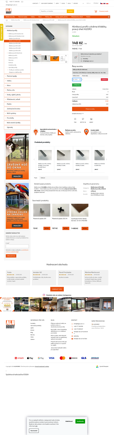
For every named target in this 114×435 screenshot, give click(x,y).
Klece (9, 85)
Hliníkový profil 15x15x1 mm (16, 34)
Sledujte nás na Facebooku (81, 332)
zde (36, 426)
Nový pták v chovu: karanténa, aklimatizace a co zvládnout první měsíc (59, 331)
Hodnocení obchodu (57, 264)
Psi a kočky (10, 118)
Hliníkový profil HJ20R (15, 41)
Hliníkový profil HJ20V (14, 46)
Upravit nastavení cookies (42, 366)
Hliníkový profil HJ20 (14, 38)
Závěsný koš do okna (13, 109)
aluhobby (76, 336)
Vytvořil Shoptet (104, 366)
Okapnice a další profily (15, 72)
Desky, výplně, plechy (14, 95)
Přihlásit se (11, 256)
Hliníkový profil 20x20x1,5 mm (16, 36)
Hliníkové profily (12, 30)
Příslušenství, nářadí (13, 99)
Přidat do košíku (90, 109)
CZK (88, 3)
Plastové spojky (12, 76)
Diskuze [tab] (43, 178)
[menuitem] (10, 16)
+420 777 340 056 (78, 326)
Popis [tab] (35, 178)
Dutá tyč (11, 63)
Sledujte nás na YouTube (80, 339)
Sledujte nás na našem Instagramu (58, 295)
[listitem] (45, 159)
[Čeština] (101, 3)
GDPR (57, 3)
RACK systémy (11, 113)
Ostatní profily (12, 65)
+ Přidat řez (76, 85)
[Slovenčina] (104, 3)
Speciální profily (13, 67)
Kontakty (35, 3)
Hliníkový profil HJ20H (15, 48)
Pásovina (11, 60)
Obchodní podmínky (47, 3)
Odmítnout (69, 421)
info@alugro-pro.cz (88, 61)
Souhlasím (80, 421)
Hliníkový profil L (13, 55)
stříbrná (93, 191)
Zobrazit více (57, 289)
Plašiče (9, 104)
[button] (34, 159)
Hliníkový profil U (13, 58)
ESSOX (63, 3)
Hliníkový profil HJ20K (15, 43)
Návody (76, 3)
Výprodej (10, 127)
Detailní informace (77, 114)
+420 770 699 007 (78, 329)
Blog (69, 3)
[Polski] (107, 3)
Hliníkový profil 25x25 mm (15, 53)
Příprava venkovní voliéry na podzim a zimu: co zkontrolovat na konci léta (58, 325)
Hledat (70, 11)
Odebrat (104, 79)
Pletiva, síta (11, 90)
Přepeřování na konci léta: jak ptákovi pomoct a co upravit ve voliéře (59, 343)
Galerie (32, 339)
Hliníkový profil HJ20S (15, 51)
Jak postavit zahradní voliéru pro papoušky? (58, 348)
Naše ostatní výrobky (13, 123)
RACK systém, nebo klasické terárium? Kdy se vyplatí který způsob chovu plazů (59, 337)
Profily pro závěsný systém (16, 70)
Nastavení (34, 431)
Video (32, 337)
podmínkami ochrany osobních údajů (17, 251)
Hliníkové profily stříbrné (98, 189)
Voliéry (9, 81)
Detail (47, 228)
